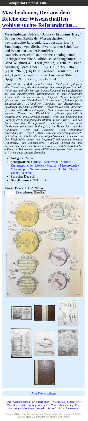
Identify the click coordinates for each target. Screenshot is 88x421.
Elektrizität (51, 162)
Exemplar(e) (24, 192)
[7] (68, 342)
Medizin (52, 165)
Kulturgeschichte (22, 165)
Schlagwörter (74, 401)
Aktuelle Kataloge (24, 408)
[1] (21, 312)
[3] (68, 312)
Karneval (66, 162)
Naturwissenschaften (43, 169)
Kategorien (59, 401)
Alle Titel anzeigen (43, 393)
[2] (44, 312)
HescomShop (13, 414)
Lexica (39, 165)
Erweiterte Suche (41, 401)
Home (8, 401)
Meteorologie (68, 165)
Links (61, 408)
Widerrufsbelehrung (62, 405)
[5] (44, 296)
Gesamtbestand (21, 401)
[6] (44, 342)
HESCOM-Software (35, 416)
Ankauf (51, 408)
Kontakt (40, 408)
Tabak (15, 173)
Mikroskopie (19, 169)
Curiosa (36, 162)
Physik (73, 169)
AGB (24, 405)
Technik (26, 173)
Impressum (72, 408)
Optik (63, 169)
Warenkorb (13, 405)
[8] (44, 372)
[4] (21, 342)
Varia (29, 158)
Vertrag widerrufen (39, 405)
